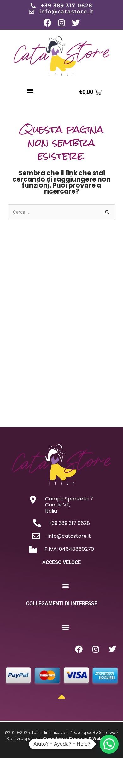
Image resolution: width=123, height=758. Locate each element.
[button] (30, 90)
